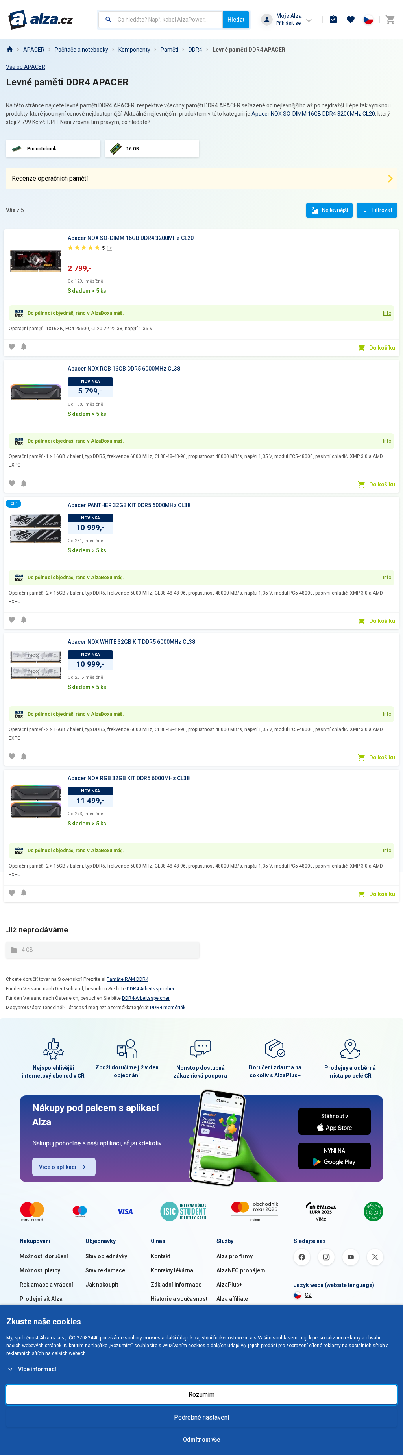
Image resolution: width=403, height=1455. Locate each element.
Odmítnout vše (201, 1440)
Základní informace (176, 1284)
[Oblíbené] (350, 19)
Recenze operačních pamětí (50, 178)
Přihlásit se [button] (288, 23)
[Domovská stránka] (9, 49)
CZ (308, 1295)
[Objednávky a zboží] (333, 19)
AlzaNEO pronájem (240, 1270)
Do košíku (382, 348)
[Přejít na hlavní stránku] (40, 20)
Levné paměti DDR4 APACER (249, 49)
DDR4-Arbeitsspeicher (150, 989)
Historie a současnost (179, 1299)
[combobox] (160, 19)
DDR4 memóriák (167, 1007)
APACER (33, 49)
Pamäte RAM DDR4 (127, 979)
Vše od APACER (25, 67)
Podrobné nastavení (201, 1417)
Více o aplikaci (57, 1167)
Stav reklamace (105, 1270)
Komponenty (134, 49)
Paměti (169, 49)
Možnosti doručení (44, 1256)
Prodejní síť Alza (41, 1299)
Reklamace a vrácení (46, 1284)
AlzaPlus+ (229, 1284)
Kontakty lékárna (172, 1270)
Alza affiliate (232, 1299)
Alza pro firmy (234, 1256)
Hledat (235, 20)
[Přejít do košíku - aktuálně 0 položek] (390, 19)
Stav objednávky (106, 1256)
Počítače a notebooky (81, 49)
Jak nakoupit (101, 1284)
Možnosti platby (40, 1270)
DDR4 (195, 49)
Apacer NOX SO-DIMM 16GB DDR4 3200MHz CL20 (313, 114)
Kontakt (160, 1256)
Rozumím (201, 1394)
